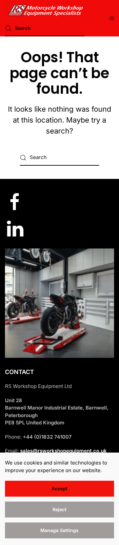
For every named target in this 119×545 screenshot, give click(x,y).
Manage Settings (59, 530)
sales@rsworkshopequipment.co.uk (63, 451)
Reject (59, 509)
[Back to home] (44, 8)
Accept (59, 488)
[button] (112, 18)
